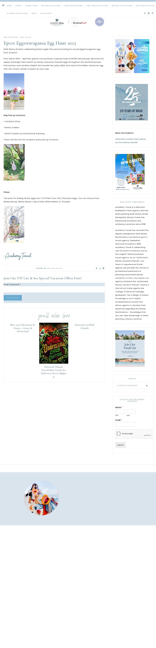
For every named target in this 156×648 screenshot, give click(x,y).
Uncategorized (11, 37)
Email (118, 420)
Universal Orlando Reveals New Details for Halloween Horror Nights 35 (54, 371)
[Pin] (102, 268)
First (116, 415)
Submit (120, 445)
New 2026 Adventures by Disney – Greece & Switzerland (22, 328)
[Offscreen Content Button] (3, 5)
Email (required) (12, 284)
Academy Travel (78, 22)
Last (128, 415)
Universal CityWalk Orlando (84, 326)
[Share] (95, 268)
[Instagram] (149, 10)
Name (118, 407)
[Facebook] (145, 10)
